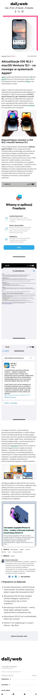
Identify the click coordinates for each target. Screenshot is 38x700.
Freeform (31, 105)
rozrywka (20, 8)
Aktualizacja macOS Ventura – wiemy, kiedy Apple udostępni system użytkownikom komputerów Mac (19, 609)
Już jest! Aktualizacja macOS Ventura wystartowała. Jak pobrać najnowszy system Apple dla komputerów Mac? (19, 589)
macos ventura (17, 552)
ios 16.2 (27, 549)
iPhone (28, 81)
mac (9, 552)
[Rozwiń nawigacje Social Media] (11, 690)
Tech (8, 56)
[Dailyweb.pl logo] (19, 659)
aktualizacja (14, 549)
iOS (31, 77)
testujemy (29, 8)
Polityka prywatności (7, 675)
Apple (3, 77)
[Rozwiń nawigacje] (10, 679)
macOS (3, 79)
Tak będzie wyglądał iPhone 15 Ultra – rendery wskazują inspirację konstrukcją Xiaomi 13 (19, 530)
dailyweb (3, 56)
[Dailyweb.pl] (19, 4)
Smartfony (14, 446)
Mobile (13, 56)
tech (12, 8)
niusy (6, 8)
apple (21, 549)
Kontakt (34, 675)
